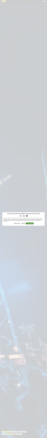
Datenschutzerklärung (40, 219)
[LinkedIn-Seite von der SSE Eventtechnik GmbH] (26, 216)
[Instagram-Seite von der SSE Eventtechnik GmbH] (23, 216)
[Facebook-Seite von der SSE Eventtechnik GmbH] (20, 216)
